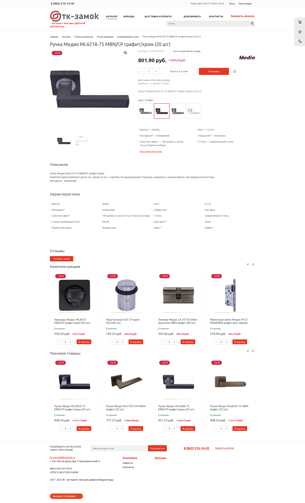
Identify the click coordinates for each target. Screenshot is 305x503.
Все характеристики (151, 151)
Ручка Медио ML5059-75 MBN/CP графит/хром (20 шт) (72, 407)
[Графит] (161, 111)
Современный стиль (128, 36)
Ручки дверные (105, 36)
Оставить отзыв (61, 258)
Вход (232, 3)
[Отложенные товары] (299, 31)
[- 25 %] (74, 295)
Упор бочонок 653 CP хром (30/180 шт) (122, 321)
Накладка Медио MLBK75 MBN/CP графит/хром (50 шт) (72, 321)
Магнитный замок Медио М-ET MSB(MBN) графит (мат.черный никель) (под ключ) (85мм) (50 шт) (230, 321)
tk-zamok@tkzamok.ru (62, 457)
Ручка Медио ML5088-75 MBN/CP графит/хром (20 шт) (176, 407)
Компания (130, 457)
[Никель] (145, 111)
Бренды (160, 457)
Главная (54, 36)
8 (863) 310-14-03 (62, 3)
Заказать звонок (242, 16)
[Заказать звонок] (299, 41)
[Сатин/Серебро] (193, 111)
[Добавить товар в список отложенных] (234, 71)
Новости (128, 463)
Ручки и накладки (83, 36)
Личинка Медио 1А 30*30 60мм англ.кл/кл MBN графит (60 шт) (177, 321)
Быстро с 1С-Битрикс (64, 496)
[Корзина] (299, 22)
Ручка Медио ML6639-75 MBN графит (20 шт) (229, 407)
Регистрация (245, 3)
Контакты (128, 467)
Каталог (66, 36)
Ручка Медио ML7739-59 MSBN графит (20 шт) (126, 407)
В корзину (214, 71)
